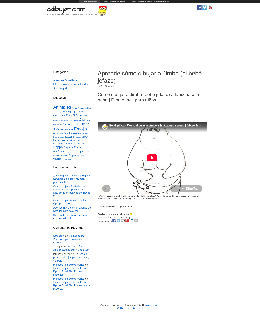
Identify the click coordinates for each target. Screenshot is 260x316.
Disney (84, 119)
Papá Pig (81, 143)
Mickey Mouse (61, 140)
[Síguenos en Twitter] (204, 7)
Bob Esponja (69, 111)
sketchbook (57, 155)
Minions (73, 140)
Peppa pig (60, 147)
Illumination (75, 133)
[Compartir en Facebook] (114, 220)
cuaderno (68, 120)
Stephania (58, 236)
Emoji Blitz (68, 130)
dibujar (75, 120)
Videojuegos (66, 159)
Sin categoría (60, 88)
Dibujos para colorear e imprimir (114, 1)
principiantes (69, 152)
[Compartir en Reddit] (123, 220)
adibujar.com (66, 9)
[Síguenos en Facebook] (199, 7)
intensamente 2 (58, 137)
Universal (57, 159)
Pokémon (58, 151)
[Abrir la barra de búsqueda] (177, 1)
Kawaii (69, 136)
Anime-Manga (78, 108)
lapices (78, 137)
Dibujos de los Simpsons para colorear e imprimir (69, 239)
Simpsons (81, 151)
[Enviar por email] (136, 220)
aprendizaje (57, 112)
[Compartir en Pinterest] (127, 220)
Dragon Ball (57, 124)
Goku (61, 134)
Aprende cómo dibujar (89, 1)
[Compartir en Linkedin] (131, 220)
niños (75, 143)
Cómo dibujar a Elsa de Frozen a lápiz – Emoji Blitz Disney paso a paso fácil (71, 271)
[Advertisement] (130, 41)
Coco (79, 115)
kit (74, 137)
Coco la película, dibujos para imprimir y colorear (71, 257)
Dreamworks (70, 124)
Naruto (62, 143)
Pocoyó (78, 147)
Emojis (80, 128)
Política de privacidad (130, 308)
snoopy (65, 155)
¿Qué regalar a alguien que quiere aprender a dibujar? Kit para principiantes (72, 179)
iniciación (85, 134)
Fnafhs (55, 134)
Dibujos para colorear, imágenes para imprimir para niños (150, 1)
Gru (66, 133)
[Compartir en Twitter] (118, 220)
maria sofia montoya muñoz (68, 264)
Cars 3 (70, 115)
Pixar (71, 147)
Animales (62, 107)
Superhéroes (76, 155)
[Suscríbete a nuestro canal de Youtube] (210, 7)
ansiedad (88, 108)
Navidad (69, 143)
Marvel (85, 136)
